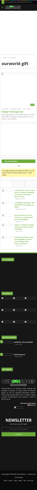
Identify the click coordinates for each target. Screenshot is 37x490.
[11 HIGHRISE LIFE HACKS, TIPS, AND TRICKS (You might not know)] (7, 207)
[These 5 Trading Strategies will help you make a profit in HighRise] (7, 229)
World (20, 480)
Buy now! (30, 480)
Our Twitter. (7, 369)
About (10, 480)
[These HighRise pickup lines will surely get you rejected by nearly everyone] (6, 324)
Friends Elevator (19, 354)
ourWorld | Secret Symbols (23, 342)
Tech (24, 480)
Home (5, 57)
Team (15, 480)
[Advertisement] (18, 31)
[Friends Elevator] (6, 359)
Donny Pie (5, 109)
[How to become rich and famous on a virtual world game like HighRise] (7, 218)
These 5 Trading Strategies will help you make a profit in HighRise (24, 227)
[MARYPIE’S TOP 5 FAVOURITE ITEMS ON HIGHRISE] (30, 326)
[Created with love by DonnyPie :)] (13, 7)
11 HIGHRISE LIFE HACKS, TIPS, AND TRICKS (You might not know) (24, 205)
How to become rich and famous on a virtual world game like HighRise (23, 217)
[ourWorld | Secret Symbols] (6, 346)
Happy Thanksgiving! (12, 111)
